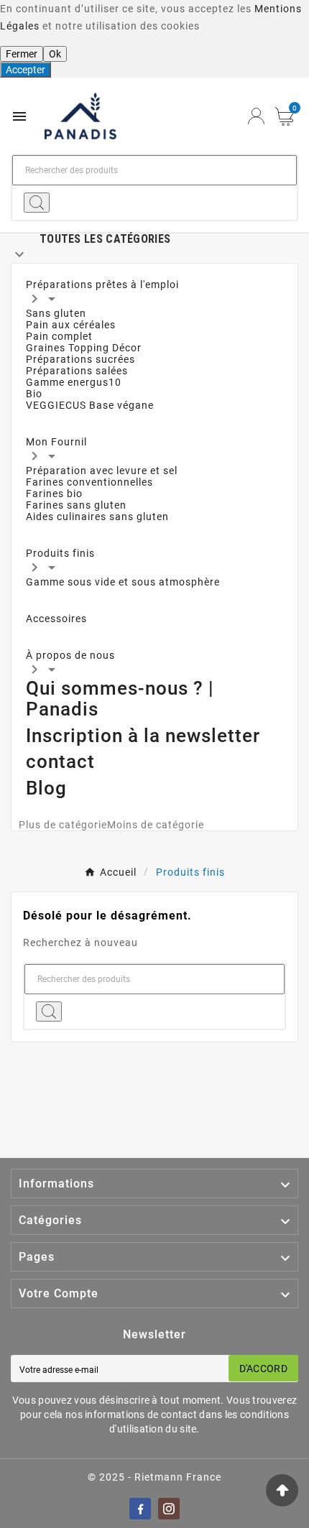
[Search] (37, 203)
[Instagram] (169, 1508)
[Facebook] (140, 1508)
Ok (55, 54)
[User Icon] (256, 116)
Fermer (21, 54)
